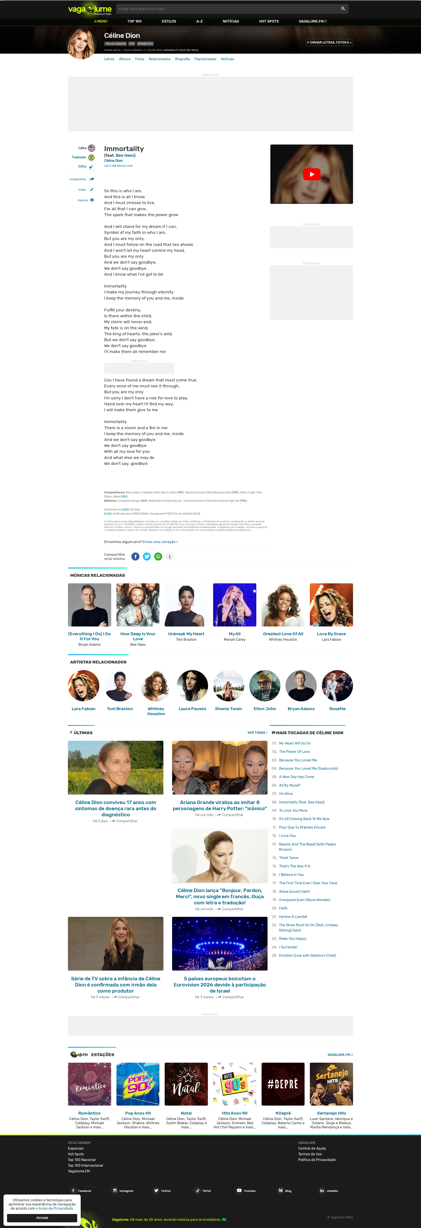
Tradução (79, 157)
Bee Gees (125, 155)
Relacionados (160, 59)
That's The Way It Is (294, 866)
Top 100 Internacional (85, 1165)
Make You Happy (292, 939)
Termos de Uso (310, 1154)
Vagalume (90, 9)
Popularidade (205, 59)
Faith (283, 908)
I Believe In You (291, 875)
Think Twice (288, 858)
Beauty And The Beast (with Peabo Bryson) (307, 847)
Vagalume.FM (311, 21)
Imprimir (83, 200)
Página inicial (112, 50)
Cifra (82, 166)
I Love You (287, 836)
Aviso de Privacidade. (56, 1208)
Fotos (139, 59)
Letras (109, 59)
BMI (143, 500)
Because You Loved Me (298, 760)
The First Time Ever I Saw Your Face (308, 883)
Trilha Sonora (115, 43)
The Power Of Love (294, 752)
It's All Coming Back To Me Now (304, 819)
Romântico (145, 43)
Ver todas (256, 733)
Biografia (182, 59)
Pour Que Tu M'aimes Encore (302, 827)
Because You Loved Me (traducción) (308, 768)
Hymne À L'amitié (293, 917)
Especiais (76, 1148)
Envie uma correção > (160, 542)
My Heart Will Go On (295, 743)
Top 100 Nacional (82, 1160)
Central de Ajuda (312, 1148)
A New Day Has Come (296, 777)
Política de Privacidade (317, 1160)
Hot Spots (269, 21)
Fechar (42, 1218)
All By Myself (289, 785)
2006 (125, 509)
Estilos (169, 21)
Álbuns (125, 59)
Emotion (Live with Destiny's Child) (307, 955)
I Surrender (288, 947)
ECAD (108, 513)
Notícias (231, 21)
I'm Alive (286, 794)
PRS (180, 492)
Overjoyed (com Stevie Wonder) (304, 900)
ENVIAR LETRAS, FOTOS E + (331, 42)
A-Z (199, 21)
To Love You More (293, 810)
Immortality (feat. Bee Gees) (301, 802)
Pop (131, 43)
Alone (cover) (294, 891)
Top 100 (134, 21)
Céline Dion (122, 35)
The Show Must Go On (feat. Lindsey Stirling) (308, 927)
